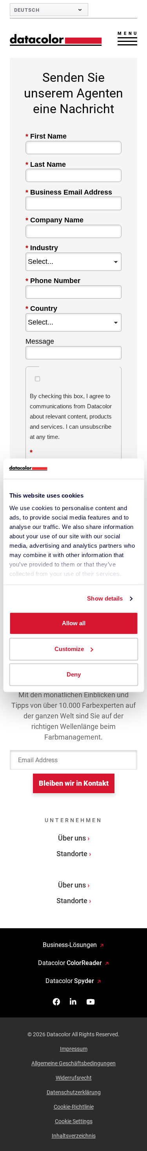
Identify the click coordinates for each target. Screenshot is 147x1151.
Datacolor (70, 963)
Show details (105, 598)
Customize (69, 649)
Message (39, 341)
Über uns (72, 838)
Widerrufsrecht (74, 1078)
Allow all (73, 623)
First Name (46, 136)
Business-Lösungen (70, 945)
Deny (74, 674)
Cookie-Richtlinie (74, 1107)
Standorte (71, 854)
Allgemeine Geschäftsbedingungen (73, 1063)
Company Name (54, 220)
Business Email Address (68, 192)
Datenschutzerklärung (74, 1092)
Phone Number (52, 281)
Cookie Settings (74, 1121)
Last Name (45, 164)
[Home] (56, 40)
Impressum (73, 1049)
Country (41, 308)
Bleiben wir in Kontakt (74, 783)
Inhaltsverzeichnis (74, 1136)
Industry (41, 248)
